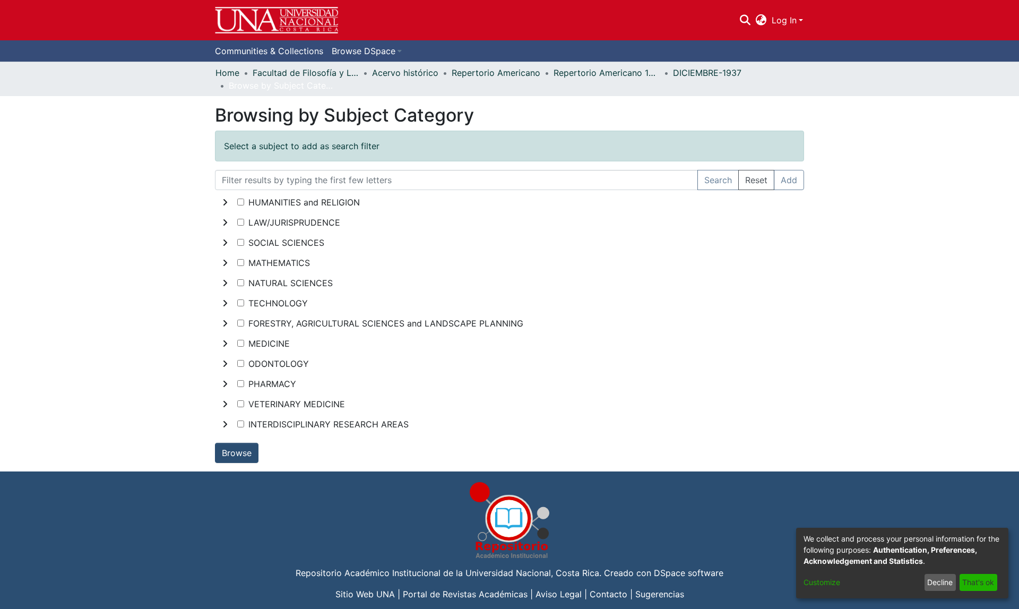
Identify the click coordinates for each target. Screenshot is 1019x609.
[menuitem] (761, 20)
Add (789, 180)
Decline (940, 582)
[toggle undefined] (225, 202)
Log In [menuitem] (784, 20)
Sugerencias (659, 594)
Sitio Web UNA (365, 594)
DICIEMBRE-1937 (707, 72)
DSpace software (688, 573)
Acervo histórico (405, 72)
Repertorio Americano (496, 72)
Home (227, 72)
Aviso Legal (559, 594)
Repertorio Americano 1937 (607, 72)
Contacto (608, 594)
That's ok (978, 582)
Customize (822, 582)
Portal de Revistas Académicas (465, 594)
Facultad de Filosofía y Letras (306, 72)
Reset (756, 180)
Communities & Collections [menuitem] (269, 51)
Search (718, 180)
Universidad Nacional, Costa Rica (532, 573)
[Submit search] (745, 20)
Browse (237, 453)
